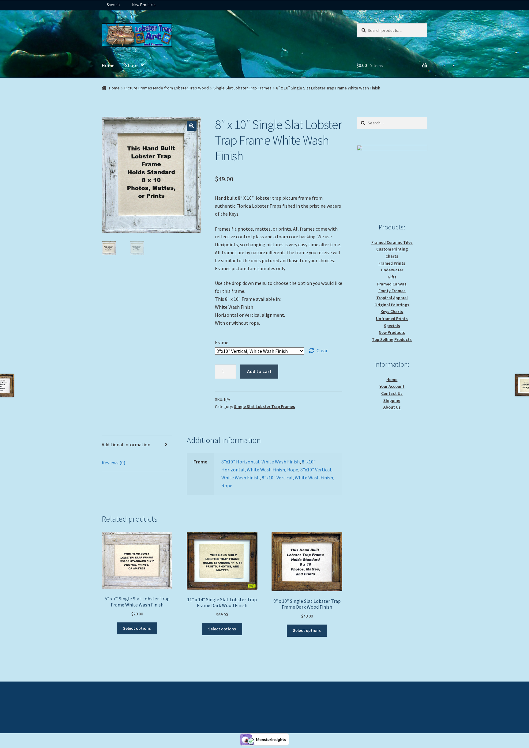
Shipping (391, 400)
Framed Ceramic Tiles (392, 242)
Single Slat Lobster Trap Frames (242, 88)
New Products (143, 4)
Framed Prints (391, 263)
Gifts (392, 277)
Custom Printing (392, 249)
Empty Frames (392, 290)
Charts (391, 256)
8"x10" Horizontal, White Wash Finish (260, 462)
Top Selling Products (392, 339)
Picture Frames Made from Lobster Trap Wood (166, 88)
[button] (192, 126)
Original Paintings (391, 305)
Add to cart (259, 371)
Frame (221, 342)
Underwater (392, 270)
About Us (392, 407)
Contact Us (392, 393)
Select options (137, 628)
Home (108, 65)
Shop (130, 65)
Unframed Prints (392, 318)
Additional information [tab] (126, 444)
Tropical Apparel (392, 297)
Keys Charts (392, 311)
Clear (322, 350)
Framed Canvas (392, 284)
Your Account (391, 386)
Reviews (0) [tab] (113, 462)
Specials (113, 4)
